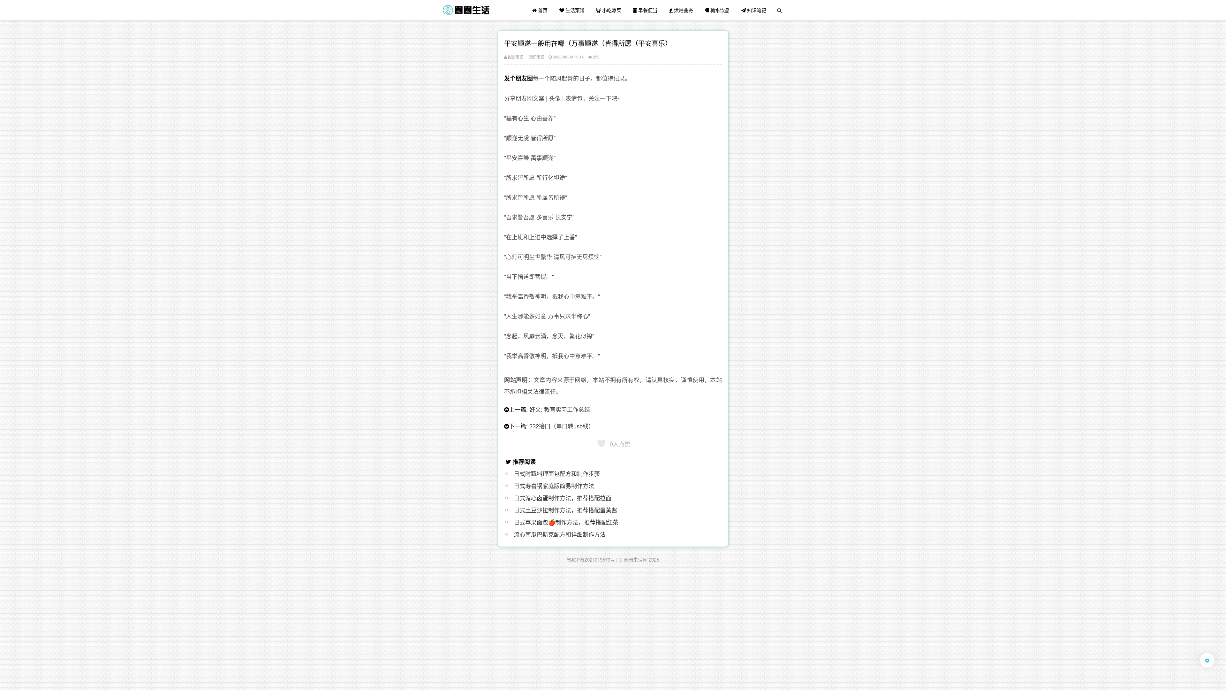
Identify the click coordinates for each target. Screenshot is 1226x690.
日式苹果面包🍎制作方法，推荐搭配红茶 (566, 522)
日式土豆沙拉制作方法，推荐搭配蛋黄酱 (565, 510)
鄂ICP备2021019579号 (591, 559)
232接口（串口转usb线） (561, 426)
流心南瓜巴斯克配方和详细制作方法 (560, 534)
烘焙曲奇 (683, 10)
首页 (542, 10)
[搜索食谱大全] (779, 10)
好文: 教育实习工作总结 (559, 409)
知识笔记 (756, 10)
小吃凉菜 (611, 10)
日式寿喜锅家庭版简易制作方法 (554, 485)
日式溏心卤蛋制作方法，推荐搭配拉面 (562, 498)
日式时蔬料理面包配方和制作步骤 (557, 473)
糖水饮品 (719, 10)
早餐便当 (647, 10)
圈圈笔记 (515, 56)
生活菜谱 (574, 10)
